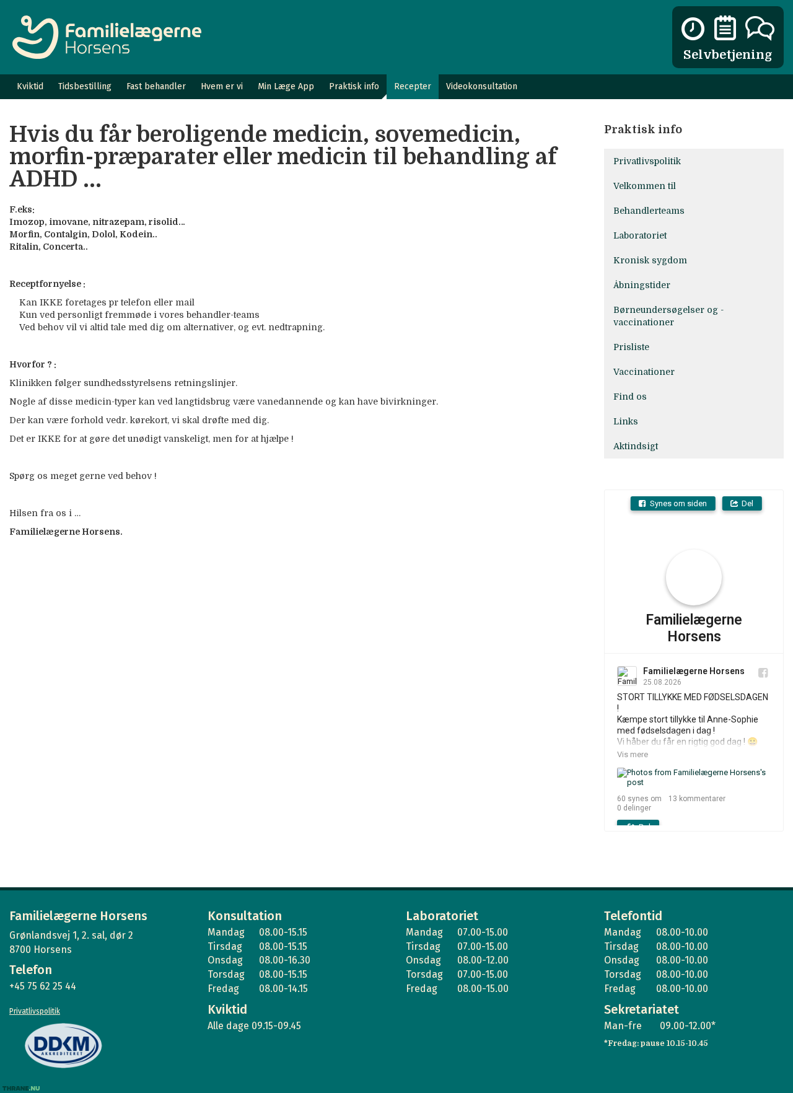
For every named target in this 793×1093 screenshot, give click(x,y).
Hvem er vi (222, 86)
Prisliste (631, 347)
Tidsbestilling (85, 86)
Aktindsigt (635, 446)
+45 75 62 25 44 (42, 986)
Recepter (412, 86)
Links (625, 421)
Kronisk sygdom (650, 260)
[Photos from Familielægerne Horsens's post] (694, 777)
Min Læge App (286, 86)
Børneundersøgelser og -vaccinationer (668, 316)
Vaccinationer (644, 372)
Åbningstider (641, 285)
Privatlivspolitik (647, 161)
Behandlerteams (649, 211)
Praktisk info (354, 86)
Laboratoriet (640, 235)
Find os (630, 397)
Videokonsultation (481, 86)
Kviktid (30, 86)
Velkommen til (644, 186)
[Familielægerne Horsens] (106, 37)
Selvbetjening (728, 55)
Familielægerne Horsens (694, 629)
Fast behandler (156, 86)
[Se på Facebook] (763, 672)
